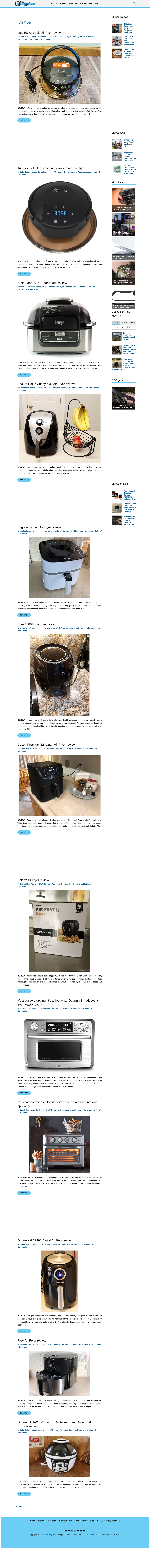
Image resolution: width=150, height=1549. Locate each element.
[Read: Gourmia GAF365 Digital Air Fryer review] (59, 1281)
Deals (70, 4)
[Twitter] (69, 1531)
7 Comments (46, 39)
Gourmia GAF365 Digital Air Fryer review (45, 1240)
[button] (134, 3)
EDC (91, 4)
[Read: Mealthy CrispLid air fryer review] (60, 73)
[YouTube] (78, 1531)
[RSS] (81, 1531)
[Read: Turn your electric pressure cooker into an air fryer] (60, 217)
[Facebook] (66, 1531)
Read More (24, 120)
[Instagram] (72, 1531)
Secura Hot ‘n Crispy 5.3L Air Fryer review (46, 384)
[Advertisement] (60, 145)
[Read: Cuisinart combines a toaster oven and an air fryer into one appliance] (59, 1145)
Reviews (58, 37)
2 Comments (22, 534)
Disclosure (94, 1521)
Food (82, 37)
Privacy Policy (65, 1521)
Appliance (69, 1110)
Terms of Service (81, 1521)
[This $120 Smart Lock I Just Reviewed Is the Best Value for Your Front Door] (117, 28)
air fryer (67, 37)
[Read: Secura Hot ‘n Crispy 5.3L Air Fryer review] (60, 428)
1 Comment (22, 1113)
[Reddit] (84, 1531)
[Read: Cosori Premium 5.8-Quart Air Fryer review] (60, 785)
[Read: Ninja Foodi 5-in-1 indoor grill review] (60, 325)
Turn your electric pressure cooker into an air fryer (51, 168)
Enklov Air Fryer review (33, 880)
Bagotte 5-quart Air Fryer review (39, 527)
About (32, 1521)
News (57, 172)
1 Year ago (116, 322)
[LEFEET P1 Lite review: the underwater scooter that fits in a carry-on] (117, 41)
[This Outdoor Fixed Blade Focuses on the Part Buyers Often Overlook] (117, 520)
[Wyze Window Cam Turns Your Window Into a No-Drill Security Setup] (117, 508)
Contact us (52, 1521)
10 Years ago (132, 322)
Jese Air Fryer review (31, 1340)
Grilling (82, 287)
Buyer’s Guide (81, 4)
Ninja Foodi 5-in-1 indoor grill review (42, 283)
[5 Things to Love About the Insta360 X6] (117, 144)
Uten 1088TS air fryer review (37, 624)
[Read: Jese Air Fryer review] (59, 1373)
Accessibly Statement (110, 1521)
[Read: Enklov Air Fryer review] (59, 931)
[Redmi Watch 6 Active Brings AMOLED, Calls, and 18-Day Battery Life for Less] (117, 495)
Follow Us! (41, 1521)
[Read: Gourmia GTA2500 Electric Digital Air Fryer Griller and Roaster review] (59, 1457)
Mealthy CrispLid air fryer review (39, 32)
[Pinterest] (75, 1531)
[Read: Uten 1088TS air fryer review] (59, 675)
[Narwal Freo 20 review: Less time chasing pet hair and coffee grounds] (117, 53)
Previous (19, 1506)
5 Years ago (124, 322)
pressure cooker (32, 39)
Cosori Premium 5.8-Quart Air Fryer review (46, 744)
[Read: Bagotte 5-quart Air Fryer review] (59, 568)
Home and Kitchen (91, 388)
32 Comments (32, 289)
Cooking (75, 37)
